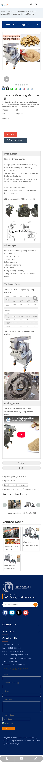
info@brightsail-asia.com (19, 597)
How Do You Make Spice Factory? (11, 547)
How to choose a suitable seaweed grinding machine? (11, 567)
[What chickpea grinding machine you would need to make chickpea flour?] (31, 533)
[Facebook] (5, 613)
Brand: (4, 113)
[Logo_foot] (17, 586)
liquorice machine (10, 481)
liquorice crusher (31, 489)
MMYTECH (10, 744)
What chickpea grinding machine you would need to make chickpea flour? (30, 543)
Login (17, 744)
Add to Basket (17, 140)
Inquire (10, 134)
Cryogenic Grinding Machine (14, 513)
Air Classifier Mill (29, 513)
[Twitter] (19, 613)
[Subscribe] (35, 605)
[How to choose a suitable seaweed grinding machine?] (11, 558)
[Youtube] (26, 613)
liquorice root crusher (12, 489)
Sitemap (27, 741)
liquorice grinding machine (14, 476)
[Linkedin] (12, 613)
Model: (5, 110)
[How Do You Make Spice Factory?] (11, 535)
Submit (8, 728)
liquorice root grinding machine (16, 485)
